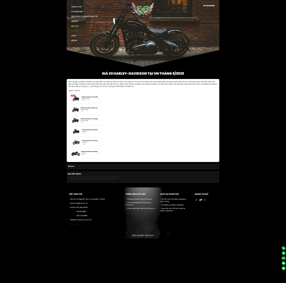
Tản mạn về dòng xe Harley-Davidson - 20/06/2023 (93, 179)
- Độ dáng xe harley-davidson (172, 205)
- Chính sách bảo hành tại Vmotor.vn (140, 208)
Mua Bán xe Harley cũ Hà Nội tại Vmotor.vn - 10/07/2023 (95, 177)
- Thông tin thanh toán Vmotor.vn (139, 199)
